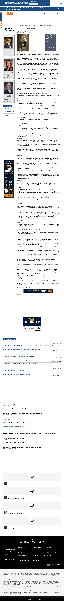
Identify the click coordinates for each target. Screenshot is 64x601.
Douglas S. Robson (7, 448)
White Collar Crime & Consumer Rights (53, 565)
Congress (22, 246)
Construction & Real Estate (23, 560)
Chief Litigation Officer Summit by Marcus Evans (19, 498)
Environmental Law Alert (22, 31)
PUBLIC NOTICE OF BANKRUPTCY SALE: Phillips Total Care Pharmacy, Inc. (19, 356)
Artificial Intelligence (22, 547)
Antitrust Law (20, 550)
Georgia (29, 102)
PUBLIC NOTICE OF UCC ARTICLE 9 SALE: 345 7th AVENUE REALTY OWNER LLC (20, 363)
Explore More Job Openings (8, 117)
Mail (50, 48)
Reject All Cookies (33, 4)
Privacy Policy (58, 573)
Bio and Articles (7, 55)
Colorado (20, 147)
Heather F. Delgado (7, 430)
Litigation (49, 555)
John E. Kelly (13, 448)
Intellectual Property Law (52, 550)
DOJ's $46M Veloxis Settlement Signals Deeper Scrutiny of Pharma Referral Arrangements (22, 447)
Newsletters (29, 7)
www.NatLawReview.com (8, 575)
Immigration (35, 562)
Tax (48, 561)
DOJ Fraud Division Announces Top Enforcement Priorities (15, 438)
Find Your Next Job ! (7, 106)
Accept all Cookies (33, 1)
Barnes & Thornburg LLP (49, 29)
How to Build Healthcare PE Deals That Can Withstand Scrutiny (16, 442)
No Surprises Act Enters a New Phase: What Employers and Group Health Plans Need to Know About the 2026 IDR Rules (29, 433)
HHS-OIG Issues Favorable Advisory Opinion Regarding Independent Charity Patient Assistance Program (26, 428)
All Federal (48, 41)
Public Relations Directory (9, 559)
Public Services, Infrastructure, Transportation (53, 558)
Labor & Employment (51, 552)
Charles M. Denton (9, 50)
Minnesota (19, 157)
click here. (20, 593)
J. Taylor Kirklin (6, 439)
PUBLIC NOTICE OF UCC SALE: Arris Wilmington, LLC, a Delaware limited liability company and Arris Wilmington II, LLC (28, 377)
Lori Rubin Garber (7, 414)
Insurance (49, 547)
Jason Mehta (13, 414)
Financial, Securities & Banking (39, 555)
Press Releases (7, 556)
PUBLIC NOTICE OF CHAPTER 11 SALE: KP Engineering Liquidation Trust (18, 367)
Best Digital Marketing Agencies (10, 549)
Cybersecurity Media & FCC (23, 562)
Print (48, 48)
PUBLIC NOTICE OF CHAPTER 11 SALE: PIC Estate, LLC (14, 370)
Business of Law (21, 557)
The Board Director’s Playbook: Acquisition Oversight (14, 408)
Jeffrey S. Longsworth (8, 96)
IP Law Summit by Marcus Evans (15, 513)
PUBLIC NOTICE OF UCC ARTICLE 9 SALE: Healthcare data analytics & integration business (22, 352)
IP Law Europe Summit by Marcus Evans (17, 528)
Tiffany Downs (6, 434)
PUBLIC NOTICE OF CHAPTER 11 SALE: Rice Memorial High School (17, 374)
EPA (27, 69)
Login (61, 3)
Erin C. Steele (13, 430)
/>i (53, 48)
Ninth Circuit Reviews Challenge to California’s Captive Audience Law (18, 418)
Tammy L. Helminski (8, 72)
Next (57, 13)
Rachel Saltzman (13, 405)
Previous (56, 13)
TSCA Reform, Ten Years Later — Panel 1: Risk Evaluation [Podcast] (17, 422)
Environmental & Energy (37, 550)
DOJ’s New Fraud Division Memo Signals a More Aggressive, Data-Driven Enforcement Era (22, 413)
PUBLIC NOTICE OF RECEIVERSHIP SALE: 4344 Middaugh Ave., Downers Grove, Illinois (21, 360)
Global (34, 557)
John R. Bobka (6, 405)
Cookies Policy (8, 6)
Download (52, 48)
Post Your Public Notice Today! (9, 339)
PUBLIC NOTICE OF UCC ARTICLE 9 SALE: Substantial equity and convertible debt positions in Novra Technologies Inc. (28, 345)
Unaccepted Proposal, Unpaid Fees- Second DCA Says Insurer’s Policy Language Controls (33, 13)
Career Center (43, 7)
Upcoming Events (8, 471)
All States (47, 43)
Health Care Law (36, 560)
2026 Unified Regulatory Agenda (10, 404)
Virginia (18, 127)
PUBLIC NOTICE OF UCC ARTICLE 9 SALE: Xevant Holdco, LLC (16, 342)
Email (6, 51)
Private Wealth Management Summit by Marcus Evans (20, 484)
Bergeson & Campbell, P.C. (8, 423)
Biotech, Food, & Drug (22, 555)
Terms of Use (52, 573)
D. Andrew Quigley (7, 419)
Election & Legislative (37, 547)
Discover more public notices (8, 381)
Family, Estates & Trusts (37, 552)
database (38, 574)
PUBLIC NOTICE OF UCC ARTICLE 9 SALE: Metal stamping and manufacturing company (21, 349)
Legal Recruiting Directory (9, 551)
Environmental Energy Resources (49, 38)
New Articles (1, 17)
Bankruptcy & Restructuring (23, 552)
